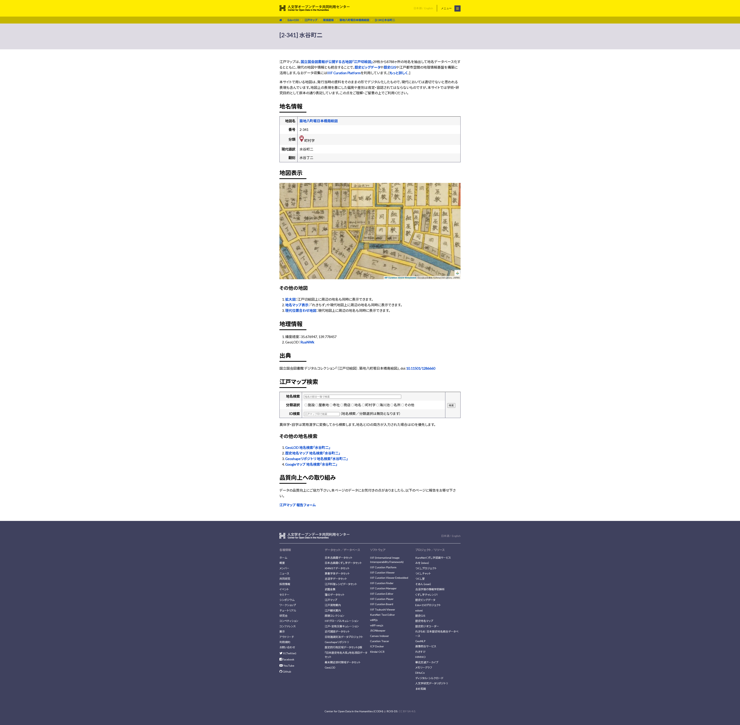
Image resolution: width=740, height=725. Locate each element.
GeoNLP (420, 641)
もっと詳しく (398, 73)
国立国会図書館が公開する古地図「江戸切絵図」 (337, 62)
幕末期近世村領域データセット (343, 662)
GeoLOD (330, 667)
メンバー (284, 568)
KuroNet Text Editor (382, 614)
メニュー (446, 8)
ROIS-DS (392, 711)
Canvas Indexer (379, 636)
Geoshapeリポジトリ (337, 642)
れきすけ (420, 651)
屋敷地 (324, 405)
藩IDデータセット (335, 594)
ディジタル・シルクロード (429, 678)
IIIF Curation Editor (381, 593)
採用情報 (284, 584)
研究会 (283, 615)
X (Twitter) (289, 653)
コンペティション (288, 620)
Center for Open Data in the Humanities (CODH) (354, 711)
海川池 (384, 405)
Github (286, 671)
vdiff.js (374, 620)
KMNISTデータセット (337, 568)
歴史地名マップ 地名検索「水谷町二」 (312, 453)
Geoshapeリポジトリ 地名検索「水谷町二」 (316, 459)
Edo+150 (293, 20)
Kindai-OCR (377, 651)
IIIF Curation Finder (382, 583)
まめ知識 (420, 688)
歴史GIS (390, 67)
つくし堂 (420, 578)
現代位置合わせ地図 (300, 310)
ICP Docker (377, 646)
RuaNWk (307, 342)
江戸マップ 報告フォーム (297, 505)
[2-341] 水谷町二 (385, 20)
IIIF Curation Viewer (382, 572)
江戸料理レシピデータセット (341, 584)
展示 (282, 631)
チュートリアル (287, 610)
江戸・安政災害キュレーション (342, 626)
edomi (419, 610)
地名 (357, 405)
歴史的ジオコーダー (427, 626)
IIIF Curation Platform (344, 73)
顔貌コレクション (334, 615)
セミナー (284, 594)
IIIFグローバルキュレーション (341, 620)
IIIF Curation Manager (383, 588)
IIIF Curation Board (381, 604)
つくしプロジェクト (426, 568)
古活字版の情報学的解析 (430, 589)
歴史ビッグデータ (367, 67)
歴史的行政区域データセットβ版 (343, 647)
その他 (409, 405)
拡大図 (290, 299)
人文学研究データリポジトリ (431, 683)
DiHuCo (420, 672)
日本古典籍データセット (338, 557)
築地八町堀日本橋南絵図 (354, 20)
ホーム (283, 557)
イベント (284, 589)
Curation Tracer (379, 641)
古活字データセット (336, 578)
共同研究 (284, 578)
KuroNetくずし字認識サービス (433, 557)
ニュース (284, 573)
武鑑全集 (330, 589)
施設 (311, 405)
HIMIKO (420, 657)
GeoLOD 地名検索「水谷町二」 (307, 447)
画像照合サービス (425, 646)
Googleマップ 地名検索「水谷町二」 (311, 464)
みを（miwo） (422, 562)
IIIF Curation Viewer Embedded (400, 277)
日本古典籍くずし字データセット (343, 562)
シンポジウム (286, 599)
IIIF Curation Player (382, 599)
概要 (282, 562)
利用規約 (284, 642)
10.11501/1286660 (420, 368)
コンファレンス (287, 626)
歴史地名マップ (424, 620)
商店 (347, 405)
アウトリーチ (286, 636)
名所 (397, 405)
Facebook (288, 659)
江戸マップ (310, 20)
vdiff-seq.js (376, 625)
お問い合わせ (287, 647)
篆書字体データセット (337, 573)
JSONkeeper (377, 630)
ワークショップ (287, 605)
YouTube (288, 665)
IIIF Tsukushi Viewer (382, 609)
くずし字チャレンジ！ (426, 594)
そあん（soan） (423, 584)
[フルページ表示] (283, 199)
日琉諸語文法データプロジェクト (344, 636)
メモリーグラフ (423, 667)
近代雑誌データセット (337, 631)
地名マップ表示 (297, 305)
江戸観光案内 (333, 610)
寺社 (336, 405)
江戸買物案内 (333, 605)
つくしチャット (423, 573)
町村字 (370, 405)
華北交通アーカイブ (426, 662)
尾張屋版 (328, 20)
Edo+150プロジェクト (428, 605)
